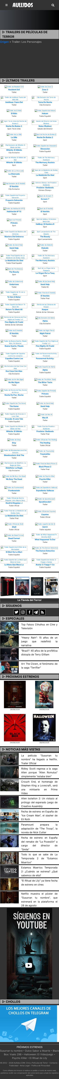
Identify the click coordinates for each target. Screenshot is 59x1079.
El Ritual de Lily (38, 1058)
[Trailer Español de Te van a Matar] (14, 292)
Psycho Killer (45, 479)
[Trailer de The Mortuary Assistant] (45, 158)
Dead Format (14, 538)
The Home (14, 406)
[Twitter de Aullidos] (16, 611)
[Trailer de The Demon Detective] (45, 547)
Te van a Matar (14, 297)
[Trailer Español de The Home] (14, 403)
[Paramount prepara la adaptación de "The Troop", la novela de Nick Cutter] (9, 827)
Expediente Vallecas (45, 490)
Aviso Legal (25, 1065)
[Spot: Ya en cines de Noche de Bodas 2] (14, 122)
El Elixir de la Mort (14, 552)
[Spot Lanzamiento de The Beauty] (45, 232)
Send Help (14, 248)
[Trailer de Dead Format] (14, 535)
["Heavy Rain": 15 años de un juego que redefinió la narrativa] (9, 640)
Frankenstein (14, 490)
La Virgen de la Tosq (45, 273)
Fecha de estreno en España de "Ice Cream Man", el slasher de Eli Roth (39, 815)
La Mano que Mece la (14, 564)
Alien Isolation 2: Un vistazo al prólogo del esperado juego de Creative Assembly (39, 802)
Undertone (14, 284)
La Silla (14, 137)
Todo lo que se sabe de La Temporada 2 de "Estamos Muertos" (39, 858)
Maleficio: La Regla (14, 468)
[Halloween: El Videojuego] (44, 727)
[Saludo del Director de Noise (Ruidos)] (45, 122)
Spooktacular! (45, 502)
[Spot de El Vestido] (45, 208)
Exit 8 (45, 527)
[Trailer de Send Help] (14, 244)
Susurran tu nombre (11, 1050)
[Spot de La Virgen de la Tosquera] (45, 269)
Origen (4, 41)
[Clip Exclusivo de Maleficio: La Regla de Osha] (14, 463)
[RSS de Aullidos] (42, 611)
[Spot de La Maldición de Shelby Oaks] (45, 171)
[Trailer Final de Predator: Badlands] (45, 427)
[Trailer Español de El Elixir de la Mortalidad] (14, 548)
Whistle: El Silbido (14, 150)
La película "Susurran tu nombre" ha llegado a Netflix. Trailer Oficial (39, 759)
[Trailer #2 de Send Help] (45, 281)
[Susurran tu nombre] (15, 694)
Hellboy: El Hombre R (45, 224)
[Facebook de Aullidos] (29, 611)
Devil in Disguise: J (14, 503)
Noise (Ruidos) (45, 126)
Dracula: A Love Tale (14, 419)
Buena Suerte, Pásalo (14, 346)
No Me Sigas (14, 382)
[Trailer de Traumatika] (45, 450)
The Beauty (45, 236)
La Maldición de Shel (45, 175)
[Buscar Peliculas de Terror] (53, 5)
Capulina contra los (14, 358)
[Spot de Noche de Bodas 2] (45, 134)
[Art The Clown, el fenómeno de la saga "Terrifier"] (9, 667)
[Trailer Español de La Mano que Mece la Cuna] (14, 560)
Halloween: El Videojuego (38, 1054)
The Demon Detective (45, 551)
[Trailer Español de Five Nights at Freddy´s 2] (45, 341)
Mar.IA (45, 417)
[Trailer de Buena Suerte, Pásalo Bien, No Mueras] (14, 341)
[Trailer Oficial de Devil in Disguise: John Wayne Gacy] (14, 499)
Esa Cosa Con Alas (14, 371)
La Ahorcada (14, 174)
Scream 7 (45, 199)
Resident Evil (14, 89)
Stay (14, 443)
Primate (14, 223)
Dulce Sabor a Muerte (37, 1050)
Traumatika (45, 454)
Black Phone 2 (45, 466)
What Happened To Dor (45, 539)
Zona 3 (45, 89)
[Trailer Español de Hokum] (45, 110)
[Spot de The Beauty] (14, 268)
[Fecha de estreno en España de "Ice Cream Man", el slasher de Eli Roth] (9, 814)
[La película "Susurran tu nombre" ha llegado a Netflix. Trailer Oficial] (9, 758)
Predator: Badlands (45, 187)
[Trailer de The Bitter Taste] (45, 379)
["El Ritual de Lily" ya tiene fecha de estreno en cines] (9, 884)
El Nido (14, 113)
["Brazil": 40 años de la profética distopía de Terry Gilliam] (9, 654)
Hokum (45, 113)
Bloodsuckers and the (14, 455)
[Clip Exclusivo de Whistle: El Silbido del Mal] (14, 145)
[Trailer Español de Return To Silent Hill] (14, 305)
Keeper (45, 309)
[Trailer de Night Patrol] (45, 330)
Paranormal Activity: (45, 358)
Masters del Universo (14, 236)
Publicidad (13, 1065)
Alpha (45, 321)
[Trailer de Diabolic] (45, 244)
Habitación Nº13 (14, 211)
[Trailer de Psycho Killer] (45, 475)
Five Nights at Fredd (14, 322)
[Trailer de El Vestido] (14, 330)
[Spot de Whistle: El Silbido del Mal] (14, 158)
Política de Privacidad (40, 1065)
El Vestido (14, 186)
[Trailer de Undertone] (14, 281)
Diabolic (45, 248)
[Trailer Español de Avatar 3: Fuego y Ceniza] (45, 560)
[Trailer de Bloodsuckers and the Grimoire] (14, 451)
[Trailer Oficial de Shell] (14, 523)
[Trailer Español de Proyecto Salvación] (14, 196)
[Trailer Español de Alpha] (45, 366)
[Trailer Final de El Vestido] (45, 292)
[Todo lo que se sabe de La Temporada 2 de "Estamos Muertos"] (9, 857)
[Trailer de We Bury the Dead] (14, 475)
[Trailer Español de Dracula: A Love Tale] (14, 414)
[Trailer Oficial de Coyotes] (45, 511)
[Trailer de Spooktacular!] (45, 498)
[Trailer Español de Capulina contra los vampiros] (14, 354)
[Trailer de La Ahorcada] (14, 170)
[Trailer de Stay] (14, 439)
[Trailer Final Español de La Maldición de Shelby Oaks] (14, 256)
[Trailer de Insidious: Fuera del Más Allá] (14, 98)
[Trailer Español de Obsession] (45, 145)
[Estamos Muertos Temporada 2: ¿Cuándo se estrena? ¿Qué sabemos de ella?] (9, 871)
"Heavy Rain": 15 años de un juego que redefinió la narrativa (39, 641)
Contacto (53, 1063)
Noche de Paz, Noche (14, 395)
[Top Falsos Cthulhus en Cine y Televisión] (9, 627)
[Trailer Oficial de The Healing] (45, 439)
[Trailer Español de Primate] (45, 390)
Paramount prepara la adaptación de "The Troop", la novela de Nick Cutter (39, 828)
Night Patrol (45, 333)
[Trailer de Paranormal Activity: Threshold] (45, 354)
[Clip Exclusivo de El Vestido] (14, 183)
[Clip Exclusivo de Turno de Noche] (45, 98)
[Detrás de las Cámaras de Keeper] (45, 305)
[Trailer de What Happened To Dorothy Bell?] (45, 535)
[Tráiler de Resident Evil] (14, 86)
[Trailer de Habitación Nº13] (14, 208)
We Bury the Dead (14, 479)
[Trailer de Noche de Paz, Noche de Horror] (14, 390)
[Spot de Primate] (14, 219)
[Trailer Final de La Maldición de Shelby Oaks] (14, 511)
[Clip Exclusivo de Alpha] (45, 317)
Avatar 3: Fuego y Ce (45, 564)
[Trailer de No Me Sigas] (14, 379)
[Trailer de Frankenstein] (14, 487)
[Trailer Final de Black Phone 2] (45, 463)
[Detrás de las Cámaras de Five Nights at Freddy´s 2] (14, 318)
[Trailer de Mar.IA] (45, 414)
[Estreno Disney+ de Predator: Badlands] (45, 183)
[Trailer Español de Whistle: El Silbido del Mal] (14, 427)
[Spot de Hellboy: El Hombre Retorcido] (45, 220)
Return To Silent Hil (14, 309)
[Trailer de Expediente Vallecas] (45, 487)
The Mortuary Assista (45, 162)
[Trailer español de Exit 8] (45, 523)
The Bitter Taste (45, 382)
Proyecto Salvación (14, 200)
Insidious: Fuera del (14, 102)
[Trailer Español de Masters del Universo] (14, 232)
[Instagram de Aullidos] (23, 611)
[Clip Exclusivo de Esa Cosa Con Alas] (14, 367)
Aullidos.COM (19, 1063)
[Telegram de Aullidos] (36, 611)
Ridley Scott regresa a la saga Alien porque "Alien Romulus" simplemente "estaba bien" (39, 772)
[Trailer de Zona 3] (45, 86)
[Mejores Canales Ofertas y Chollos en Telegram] (28, 1023)
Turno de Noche (45, 102)
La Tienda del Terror (30, 600)
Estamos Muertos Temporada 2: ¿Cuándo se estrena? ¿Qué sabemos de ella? (39, 871)
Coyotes (45, 514)
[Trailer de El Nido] (14, 110)
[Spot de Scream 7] (45, 195)
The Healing (45, 443)
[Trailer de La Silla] (14, 134)
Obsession (45, 149)
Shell (14, 527)
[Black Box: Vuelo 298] (15, 727)
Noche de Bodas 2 (14, 126)
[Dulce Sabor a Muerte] (44, 694)
